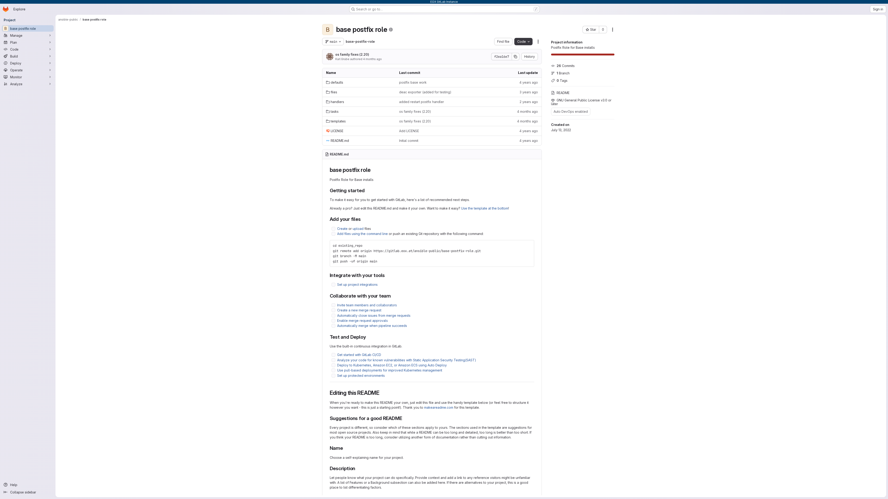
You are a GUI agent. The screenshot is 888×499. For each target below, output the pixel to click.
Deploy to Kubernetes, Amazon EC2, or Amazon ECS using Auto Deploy (392, 365)
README (563, 93)
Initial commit (408, 141)
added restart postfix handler (421, 102)
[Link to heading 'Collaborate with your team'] (393, 296)
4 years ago (528, 82)
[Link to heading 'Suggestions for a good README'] (404, 418)
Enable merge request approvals (362, 321)
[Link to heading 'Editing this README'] (382, 392)
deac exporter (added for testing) (425, 92)
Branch (563, 73)
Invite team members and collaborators (367, 305)
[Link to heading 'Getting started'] (367, 190)
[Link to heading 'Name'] (345, 448)
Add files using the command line (362, 234)
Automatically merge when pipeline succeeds (372, 326)
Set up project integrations (357, 284)
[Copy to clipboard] (528, 245)
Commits (566, 66)
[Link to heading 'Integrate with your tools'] (387, 275)
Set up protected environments (361, 375)
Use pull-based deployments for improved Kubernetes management (389, 370)
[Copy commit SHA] (515, 56)
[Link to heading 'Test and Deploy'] (368, 337)
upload (358, 229)
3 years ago (529, 92)
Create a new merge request (359, 310)
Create (342, 229)
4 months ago (372, 59)
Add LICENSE (409, 131)
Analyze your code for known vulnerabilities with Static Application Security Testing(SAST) (406, 360)
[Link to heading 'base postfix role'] (373, 170)
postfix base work (413, 82)
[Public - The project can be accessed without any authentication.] (391, 29)
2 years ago (529, 102)
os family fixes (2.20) (352, 54)
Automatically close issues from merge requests (373, 315)
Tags (562, 80)
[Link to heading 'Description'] (358, 468)
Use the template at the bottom (484, 208)
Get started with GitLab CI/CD (359, 355)
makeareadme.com (438, 407)
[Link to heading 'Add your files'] (363, 219)
